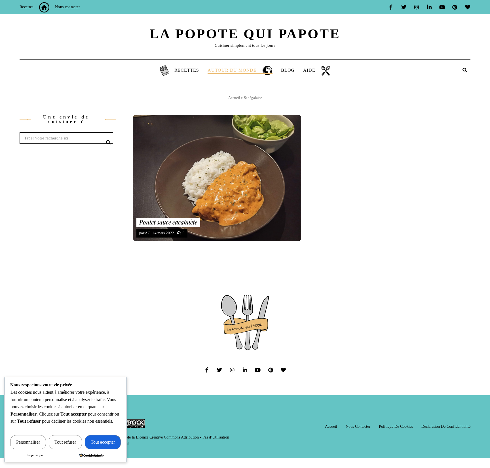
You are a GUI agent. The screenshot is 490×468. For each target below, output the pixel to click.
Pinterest (454, 7)
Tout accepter (103, 442)
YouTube (442, 7)
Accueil (234, 98)
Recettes (26, 7)
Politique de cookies (396, 426)
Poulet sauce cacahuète (168, 222)
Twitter (403, 7)
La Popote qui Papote (245, 33)
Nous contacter (67, 7)
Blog (288, 70)
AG (147, 233)
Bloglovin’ (467, 7)
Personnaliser (28, 442)
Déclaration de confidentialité (445, 426)
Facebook (391, 7)
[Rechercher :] (66, 138)
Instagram (416, 7)
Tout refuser (65, 442)
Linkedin (429, 7)
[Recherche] (107, 138)
